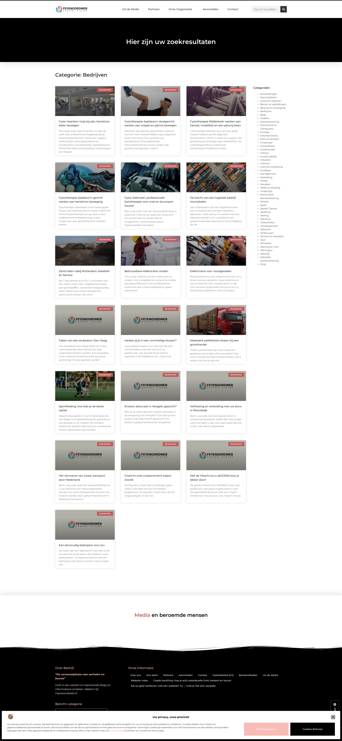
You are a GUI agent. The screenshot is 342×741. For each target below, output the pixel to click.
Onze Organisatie (180, 9)
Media (264, 180)
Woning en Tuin (269, 246)
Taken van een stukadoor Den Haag (83, 340)
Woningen (266, 250)
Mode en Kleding (270, 187)
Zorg (263, 264)
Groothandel (267, 149)
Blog (263, 114)
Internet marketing (271, 166)
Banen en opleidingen (273, 104)
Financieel (266, 142)
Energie (265, 132)
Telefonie (265, 212)
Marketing (266, 177)
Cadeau (264, 118)
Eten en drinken (269, 139)
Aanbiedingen (268, 93)
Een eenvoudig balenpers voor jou (82, 545)
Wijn (263, 239)
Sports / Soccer (268, 208)
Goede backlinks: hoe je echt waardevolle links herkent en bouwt (192, 680)
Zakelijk (265, 253)
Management (268, 173)
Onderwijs (266, 191)
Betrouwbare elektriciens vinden (146, 271)
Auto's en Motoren (270, 100)
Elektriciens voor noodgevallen (211, 271)
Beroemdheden (248, 675)
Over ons (135, 675)
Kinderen (265, 170)
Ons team (152, 675)
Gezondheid (267, 145)
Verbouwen (267, 232)
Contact (232, 9)
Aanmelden (210, 9)
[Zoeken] (283, 9)
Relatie (264, 201)
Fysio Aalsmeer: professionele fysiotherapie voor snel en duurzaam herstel (149, 201)
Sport (263, 205)
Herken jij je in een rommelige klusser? (151, 340)
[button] (333, 717)
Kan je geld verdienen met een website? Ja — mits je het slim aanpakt (173, 685)
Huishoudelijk (268, 156)
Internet (265, 163)
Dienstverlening (269, 121)
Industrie (265, 159)
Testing (264, 215)
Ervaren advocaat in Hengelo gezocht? (151, 406)
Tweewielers (267, 222)
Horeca (264, 152)
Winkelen (266, 243)
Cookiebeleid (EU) (223, 675)
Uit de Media (130, 9)
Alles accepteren (266, 729)
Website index (139, 680)
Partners (154, 9)
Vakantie (265, 229)
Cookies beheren (313, 729)
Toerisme (265, 219)
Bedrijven (266, 111)
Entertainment (269, 135)
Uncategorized (269, 225)
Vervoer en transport (272, 236)
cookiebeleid (116, 730)
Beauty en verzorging (272, 107)
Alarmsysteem (268, 97)
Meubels (265, 184)
